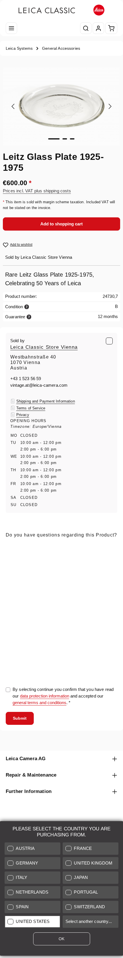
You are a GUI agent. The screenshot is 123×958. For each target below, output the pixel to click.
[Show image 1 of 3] (54, 138)
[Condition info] (26, 306)
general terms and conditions (39, 702)
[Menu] (11, 28)
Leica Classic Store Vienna (44, 347)
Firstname (55, 573)
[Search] (86, 28)
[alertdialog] (61, 889)
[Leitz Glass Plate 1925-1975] (61, 106)
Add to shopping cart (61, 224)
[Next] (110, 106)
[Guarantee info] (29, 316)
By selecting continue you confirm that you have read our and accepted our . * (63, 696)
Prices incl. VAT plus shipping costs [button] (37, 190)
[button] (32, 848)
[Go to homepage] (61, 10)
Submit (20, 718)
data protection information (44, 695)
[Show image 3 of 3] (72, 138)
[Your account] (98, 28)
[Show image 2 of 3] (65, 138)
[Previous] (13, 106)
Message (14, 600)
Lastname (94, 573)
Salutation (15, 573)
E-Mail (13, 546)
